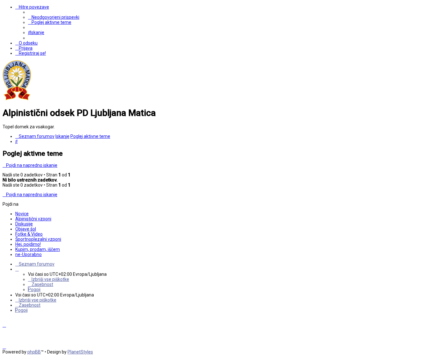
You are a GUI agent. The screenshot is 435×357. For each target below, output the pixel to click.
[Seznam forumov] (17, 99)
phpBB (34, 351)
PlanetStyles (80, 351)
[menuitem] (53, 17)
